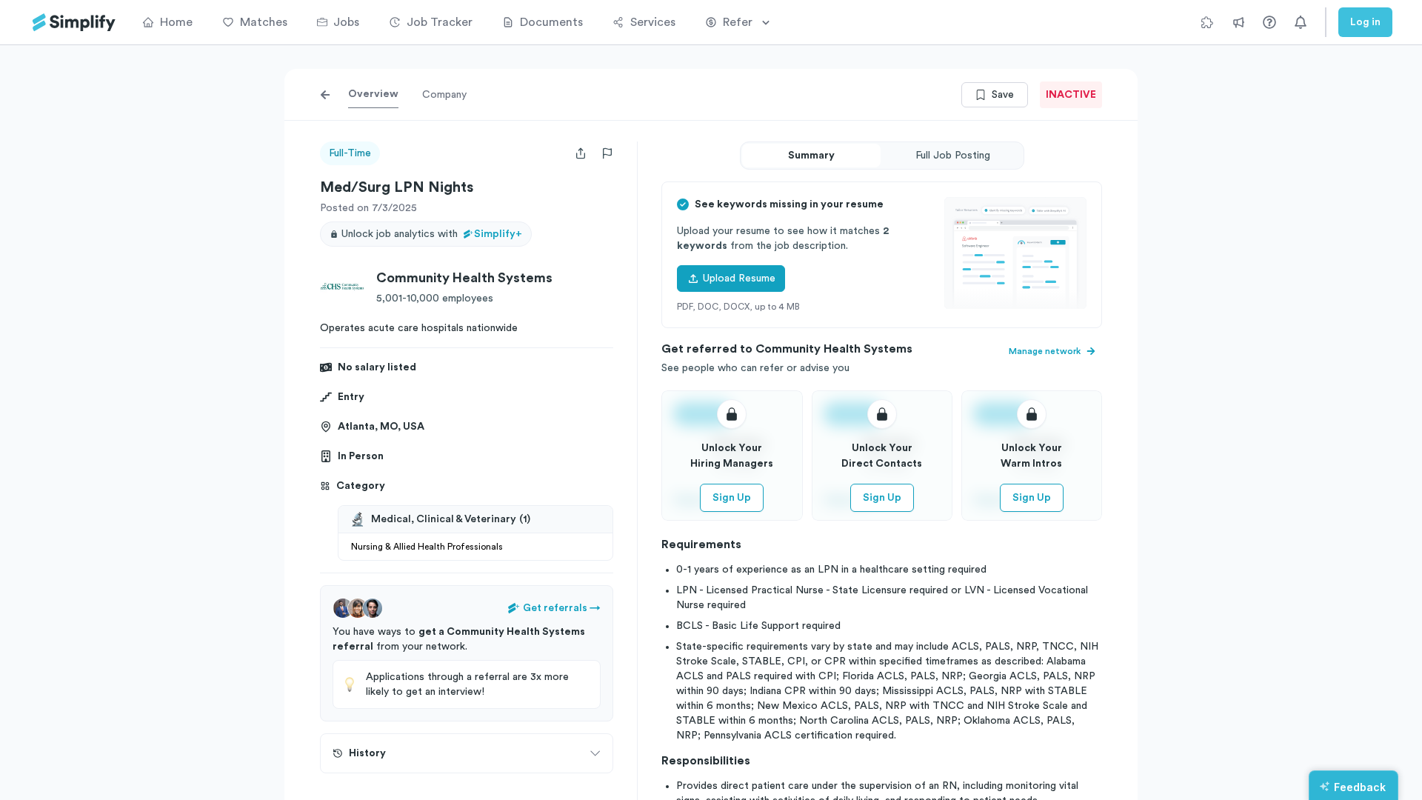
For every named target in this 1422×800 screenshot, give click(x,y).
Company (444, 95)
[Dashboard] (74, 22)
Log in (1365, 22)
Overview (373, 94)
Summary (811, 155)
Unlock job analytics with (431, 234)
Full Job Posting (952, 155)
